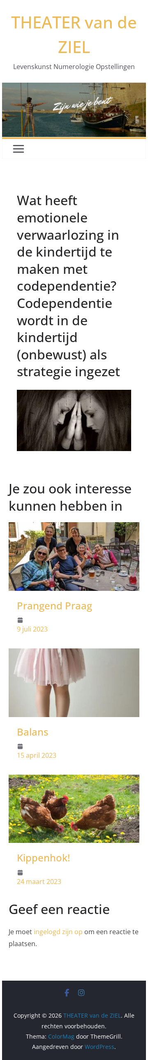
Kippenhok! (43, 857)
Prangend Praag (54, 605)
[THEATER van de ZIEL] (74, 88)
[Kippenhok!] (74, 780)
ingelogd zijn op (58, 931)
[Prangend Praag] (74, 527)
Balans (33, 731)
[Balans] (74, 654)
